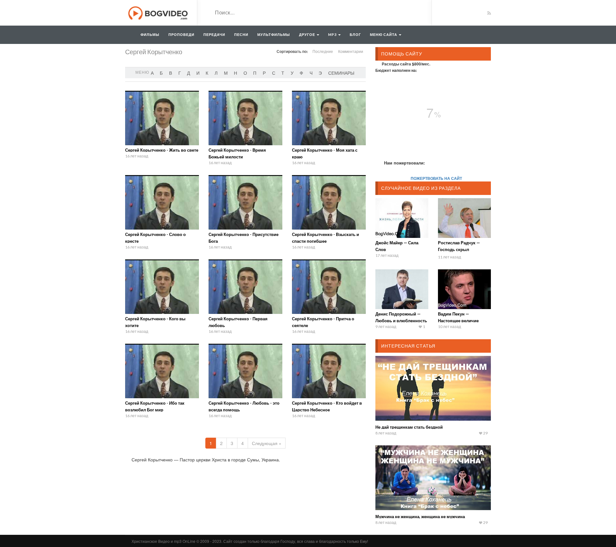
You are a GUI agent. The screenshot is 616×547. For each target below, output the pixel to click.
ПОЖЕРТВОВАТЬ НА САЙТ (436, 178)
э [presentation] (320, 73)
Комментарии (350, 51)
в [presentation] (170, 73)
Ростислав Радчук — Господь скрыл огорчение (459, 249)
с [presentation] (273, 73)
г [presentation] (179, 73)
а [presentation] (152, 73)
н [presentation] (235, 73)
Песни (241, 34)
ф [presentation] (301, 73)
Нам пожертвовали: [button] (404, 163)
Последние (322, 51)
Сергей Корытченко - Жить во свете (161, 150)
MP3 (333, 34)
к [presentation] (207, 73)
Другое (307, 34)
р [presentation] (264, 73)
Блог (355, 34)
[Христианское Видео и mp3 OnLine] (158, 12)
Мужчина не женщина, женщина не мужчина (420, 516)
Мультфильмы (273, 34)
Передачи (214, 34)
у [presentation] (292, 73)
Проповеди (181, 34)
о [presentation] (245, 73)
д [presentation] (188, 73)
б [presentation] (161, 73)
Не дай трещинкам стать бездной (409, 427)
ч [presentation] (311, 73)
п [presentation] (254, 73)
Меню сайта (384, 34)
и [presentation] (198, 73)
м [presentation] (226, 73)
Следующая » (266, 443)
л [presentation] (216, 73)
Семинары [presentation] (341, 73)
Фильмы (150, 34)
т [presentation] (282, 73)
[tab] (152, 72)
